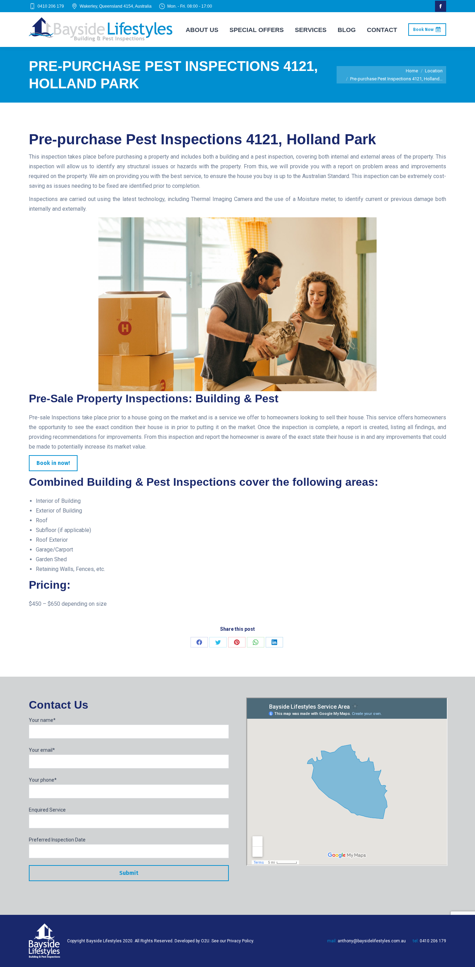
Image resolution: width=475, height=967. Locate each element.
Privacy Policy (240, 940)
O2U (205, 940)
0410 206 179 (51, 6)
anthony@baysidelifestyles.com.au (372, 940)
